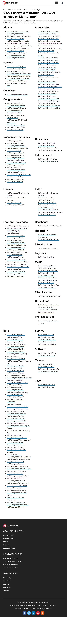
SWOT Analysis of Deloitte (16, 205)
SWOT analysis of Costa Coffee (17, 406)
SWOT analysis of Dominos (16, 349)
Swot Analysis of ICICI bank (16, 69)
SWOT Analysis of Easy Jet (16, 55)
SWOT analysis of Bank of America (18, 76)
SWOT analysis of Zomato (47, 339)
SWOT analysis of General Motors (49, 72)
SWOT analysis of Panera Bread (17, 262)
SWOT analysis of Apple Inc (16, 153)
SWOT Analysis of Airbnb (46, 342)
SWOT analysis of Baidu (46, 273)
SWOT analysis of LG (14, 150)
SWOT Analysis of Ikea (14, 385)
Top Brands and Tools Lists (10, 567)
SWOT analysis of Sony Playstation (19, 174)
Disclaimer (6, 584)
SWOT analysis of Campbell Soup (18, 266)
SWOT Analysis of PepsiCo (16, 247)
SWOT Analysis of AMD (15, 177)
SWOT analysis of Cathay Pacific (18, 41)
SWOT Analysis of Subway (16, 375)
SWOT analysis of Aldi (14, 435)
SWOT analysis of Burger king (17, 354)
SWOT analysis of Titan (15, 342)
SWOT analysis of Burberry (16, 358)
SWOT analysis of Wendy (15, 416)
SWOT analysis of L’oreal (46, 143)
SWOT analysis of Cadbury (16, 235)
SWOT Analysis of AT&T (46, 366)
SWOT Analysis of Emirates (16, 58)
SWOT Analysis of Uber (46, 334)
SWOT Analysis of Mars (15, 394)
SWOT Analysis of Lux (45, 207)
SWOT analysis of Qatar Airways (18, 48)
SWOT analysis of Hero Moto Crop (50, 86)
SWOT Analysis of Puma (15, 373)
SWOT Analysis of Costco (15, 390)
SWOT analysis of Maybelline (48, 148)
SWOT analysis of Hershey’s (16, 259)
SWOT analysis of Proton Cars (48, 84)
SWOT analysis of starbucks (16, 421)
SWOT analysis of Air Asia (15, 38)
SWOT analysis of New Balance (17, 466)
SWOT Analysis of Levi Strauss (17, 392)
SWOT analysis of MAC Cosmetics (50, 150)
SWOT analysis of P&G (46, 200)
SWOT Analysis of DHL (46, 257)
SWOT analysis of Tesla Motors (49, 106)
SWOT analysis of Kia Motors (48, 89)
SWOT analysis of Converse (16, 414)
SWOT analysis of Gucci (15, 339)
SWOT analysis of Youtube (47, 278)
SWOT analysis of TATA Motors (48, 31)
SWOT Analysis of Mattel (46, 384)
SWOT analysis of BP (45, 307)
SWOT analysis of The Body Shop (18, 459)
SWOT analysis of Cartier (15, 461)
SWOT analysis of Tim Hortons (17, 423)
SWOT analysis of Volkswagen (48, 62)
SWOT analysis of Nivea (46, 145)
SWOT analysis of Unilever (16, 125)
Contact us (6, 544)
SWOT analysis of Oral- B (47, 214)
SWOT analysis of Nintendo (16, 170)
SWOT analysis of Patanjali (47, 205)
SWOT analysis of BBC (46, 282)
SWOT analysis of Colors (46, 266)
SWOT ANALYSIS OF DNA (47, 268)
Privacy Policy (7, 577)
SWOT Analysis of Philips (15, 160)
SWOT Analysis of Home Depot (17, 382)
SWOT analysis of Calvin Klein (17, 437)
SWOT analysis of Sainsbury (16, 471)
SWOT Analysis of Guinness (16, 274)
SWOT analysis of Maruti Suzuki (49, 41)
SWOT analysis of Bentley (47, 67)
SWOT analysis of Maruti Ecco (48, 38)
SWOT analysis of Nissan (46, 70)
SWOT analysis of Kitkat (15, 257)
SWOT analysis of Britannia (16, 243)
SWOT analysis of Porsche (47, 96)
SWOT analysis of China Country (49, 296)
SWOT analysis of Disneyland (48, 161)
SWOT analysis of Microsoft (16, 108)
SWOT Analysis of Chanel (15, 370)
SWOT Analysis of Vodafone (48, 371)
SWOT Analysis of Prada (15, 507)
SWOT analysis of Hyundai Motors (50, 43)
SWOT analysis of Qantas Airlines (18, 43)
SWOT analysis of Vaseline (47, 202)
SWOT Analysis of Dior (14, 404)
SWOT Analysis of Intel (14, 110)
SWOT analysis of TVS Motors (48, 98)
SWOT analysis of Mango (15, 464)
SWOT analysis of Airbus (15, 34)
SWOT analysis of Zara (14, 368)
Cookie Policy (7, 581)
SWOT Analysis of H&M (15, 387)
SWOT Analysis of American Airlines (19, 36)
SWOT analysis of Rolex (15, 442)
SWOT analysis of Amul (14, 238)
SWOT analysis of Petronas (47, 310)
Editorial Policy (7, 587)
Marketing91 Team (8, 538)
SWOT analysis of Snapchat (47, 280)
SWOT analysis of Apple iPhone (17, 148)
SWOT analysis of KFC (14, 356)
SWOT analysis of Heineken (16, 271)
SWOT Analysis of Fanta (15, 276)
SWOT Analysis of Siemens (16, 127)
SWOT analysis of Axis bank (16, 66)
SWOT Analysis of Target (15, 397)
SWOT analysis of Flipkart (15, 351)
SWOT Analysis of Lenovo (15, 158)
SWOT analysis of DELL (15, 141)
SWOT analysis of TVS (46, 74)
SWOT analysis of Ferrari (46, 34)
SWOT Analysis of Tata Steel (48, 248)
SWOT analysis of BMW (46, 50)
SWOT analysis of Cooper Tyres (49, 101)
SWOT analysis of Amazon (16, 106)
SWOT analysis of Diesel (15, 473)
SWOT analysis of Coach (15, 478)
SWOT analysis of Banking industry (19, 74)
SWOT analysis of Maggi (15, 240)
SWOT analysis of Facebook (48, 270)
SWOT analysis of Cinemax (47, 159)
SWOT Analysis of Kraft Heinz (17, 252)
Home (4, 10)
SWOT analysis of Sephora (16, 481)
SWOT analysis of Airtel (46, 364)
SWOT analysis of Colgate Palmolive (50, 212)
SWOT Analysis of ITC (14, 113)
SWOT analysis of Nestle (15, 129)
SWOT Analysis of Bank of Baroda (18, 78)
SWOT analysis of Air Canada (17, 53)
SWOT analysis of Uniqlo (15, 447)
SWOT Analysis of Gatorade (16, 245)
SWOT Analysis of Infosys (47, 353)
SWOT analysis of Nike (14, 337)
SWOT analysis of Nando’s (16, 418)
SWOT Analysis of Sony (15, 181)
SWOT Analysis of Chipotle (16, 250)
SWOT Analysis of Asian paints (17, 94)
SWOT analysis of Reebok (15, 445)
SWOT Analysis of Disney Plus (48, 285)
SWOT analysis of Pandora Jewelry (19, 440)
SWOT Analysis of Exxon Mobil (48, 305)
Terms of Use (6, 590)
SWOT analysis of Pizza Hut (16, 344)
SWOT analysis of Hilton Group (48, 239)
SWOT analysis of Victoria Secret (18, 476)
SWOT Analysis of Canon (15, 155)
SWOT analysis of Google (15, 103)
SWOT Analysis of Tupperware (48, 210)
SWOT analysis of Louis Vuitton (17, 409)
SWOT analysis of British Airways (18, 31)
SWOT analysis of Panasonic (16, 162)
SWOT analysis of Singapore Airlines (19, 46)
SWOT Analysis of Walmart (16, 334)
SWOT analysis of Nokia (15, 143)
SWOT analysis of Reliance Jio (48, 369)
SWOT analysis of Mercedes (47, 58)
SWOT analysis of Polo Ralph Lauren (19, 469)
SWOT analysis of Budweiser (16, 264)
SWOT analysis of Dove (46, 198)
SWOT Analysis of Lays (14, 254)
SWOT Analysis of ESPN (46, 275)
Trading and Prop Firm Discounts (12, 561)
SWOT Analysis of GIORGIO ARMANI (19, 378)
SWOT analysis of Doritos (15, 269)
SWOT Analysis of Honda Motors (49, 36)
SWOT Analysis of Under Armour (18, 505)
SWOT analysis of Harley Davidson (50, 48)
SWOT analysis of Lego (46, 387)
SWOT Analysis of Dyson (15, 179)
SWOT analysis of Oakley (15, 411)
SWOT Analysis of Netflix (46, 287)
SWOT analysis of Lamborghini (48, 91)
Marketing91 (10, 2)
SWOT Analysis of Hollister (16, 502)
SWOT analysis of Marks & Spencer (19, 457)
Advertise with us (9, 548)
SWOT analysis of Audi (46, 46)
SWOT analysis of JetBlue (15, 50)
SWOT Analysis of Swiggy (47, 344)
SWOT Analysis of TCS (46, 337)
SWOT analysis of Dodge (46, 103)
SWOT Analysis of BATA (15, 380)
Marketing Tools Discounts (10, 558)
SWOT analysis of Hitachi (15, 172)
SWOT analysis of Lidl (14, 454)
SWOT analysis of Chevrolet (47, 60)
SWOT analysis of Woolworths (17, 485)
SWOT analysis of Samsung (16, 146)
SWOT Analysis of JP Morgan (17, 81)
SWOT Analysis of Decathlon (16, 490)
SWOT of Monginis (13, 231)
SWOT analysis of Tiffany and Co (18, 483)
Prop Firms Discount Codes (10, 564)
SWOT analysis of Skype (46, 355)
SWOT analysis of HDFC (15, 71)
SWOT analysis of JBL (14, 167)
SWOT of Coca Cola (13, 233)
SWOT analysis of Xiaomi (15, 165)
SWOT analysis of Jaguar (46, 65)
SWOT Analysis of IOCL (46, 312)
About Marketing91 (8, 535)
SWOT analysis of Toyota (47, 82)
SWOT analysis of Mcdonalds (17, 228)
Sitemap (5, 541)
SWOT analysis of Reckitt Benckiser (50, 226)
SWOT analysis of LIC (14, 202)
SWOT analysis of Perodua (47, 94)
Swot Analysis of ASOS (14, 488)
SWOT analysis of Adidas (15, 347)
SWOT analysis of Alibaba (15, 366)
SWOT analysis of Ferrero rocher (18, 226)
